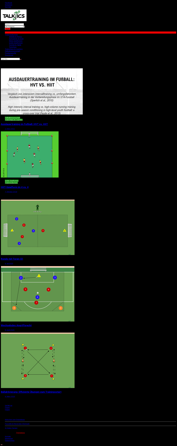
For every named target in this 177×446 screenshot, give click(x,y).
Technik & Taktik (15, 45)
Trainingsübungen (11, 35)
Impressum (9, 438)
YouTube (8, 7)
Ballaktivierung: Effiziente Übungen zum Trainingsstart (31, 391)
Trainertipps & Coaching (14, 49)
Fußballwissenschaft (12, 51)
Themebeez (20, 433)
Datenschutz (9, 440)
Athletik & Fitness (15, 37)
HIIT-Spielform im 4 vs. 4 (14, 187)
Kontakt (8, 436)
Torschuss (12, 47)
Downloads (9, 55)
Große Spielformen (16, 43)
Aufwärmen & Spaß (16, 39)
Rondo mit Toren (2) (12, 258)
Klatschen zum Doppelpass (15, 419)
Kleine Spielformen (16, 41)
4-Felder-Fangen (11, 428)
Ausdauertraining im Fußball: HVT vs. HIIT (24, 124)
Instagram (8, 5)
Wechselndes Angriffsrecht (16, 325)
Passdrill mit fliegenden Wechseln (17, 424)
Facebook (8, 3)
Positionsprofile (10, 53)
